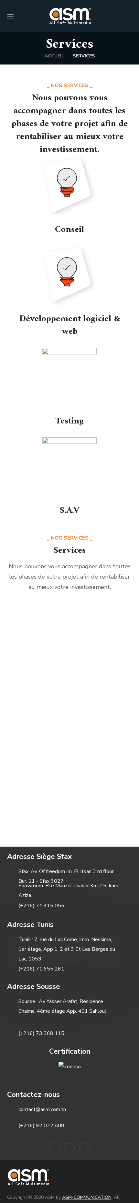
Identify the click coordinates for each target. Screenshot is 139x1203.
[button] (129, 16)
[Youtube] (84, 1148)
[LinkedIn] (54, 1148)
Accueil (54, 56)
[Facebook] (69, 1148)
